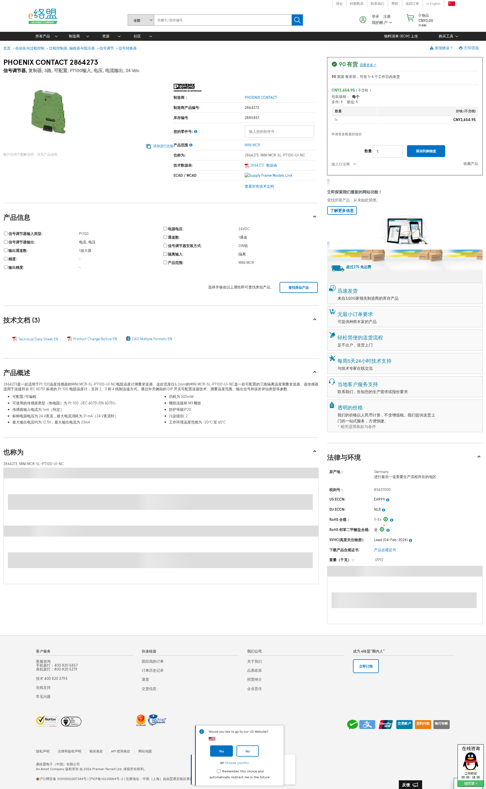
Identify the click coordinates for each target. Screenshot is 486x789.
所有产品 (42, 36)
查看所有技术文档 (259, 186)
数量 (368, 150)
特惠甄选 (356, 3)
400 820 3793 (52, 678)
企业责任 (254, 689)
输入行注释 (341, 164)
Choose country (237, 762)
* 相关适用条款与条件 (357, 426)
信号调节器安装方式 (184, 245)
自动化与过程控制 (29, 48)
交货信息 (149, 689)
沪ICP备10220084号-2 (106, 778)
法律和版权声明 (69, 751)
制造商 (74, 36)
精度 (12, 258)
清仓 (339, 3)
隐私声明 (43, 751)
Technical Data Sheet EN (38, 339)
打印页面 (471, 47)
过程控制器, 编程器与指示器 (72, 48)
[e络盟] (45, 17)
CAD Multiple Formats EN (152, 338)
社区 (137, 36)
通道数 (173, 237)
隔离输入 (175, 254)
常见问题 (43, 696)
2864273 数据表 (263, 165)
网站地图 (145, 751)
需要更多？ (368, 64)
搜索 (297, 20)
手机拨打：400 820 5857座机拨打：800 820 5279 (57, 665)
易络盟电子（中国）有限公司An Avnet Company (58, 766)
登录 (375, 16)
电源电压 (175, 228)
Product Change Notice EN (95, 338)
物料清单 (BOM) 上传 (401, 36)
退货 (145, 679)
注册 (387, 16)
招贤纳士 (254, 679)
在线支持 (43, 687)
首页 (7, 48)
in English (433, 3)
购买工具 (446, 36)
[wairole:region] (419, 20)
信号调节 (106, 48)
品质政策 (254, 670)
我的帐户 (380, 22)
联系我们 (377, 3)
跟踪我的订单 (153, 661)
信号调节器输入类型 (24, 233)
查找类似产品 (299, 287)
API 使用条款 (120, 751)
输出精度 (15, 267)
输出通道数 (17, 250)
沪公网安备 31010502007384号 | (64, 778)
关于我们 (254, 661)
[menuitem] (42, 36)
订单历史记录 (153, 670)
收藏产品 (471, 163)
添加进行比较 (163, 146)
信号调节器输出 (21, 242)
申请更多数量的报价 (347, 134)
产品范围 (175, 262)
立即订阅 (366, 666)
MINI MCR (252, 144)
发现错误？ (443, 47)
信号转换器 (127, 48)
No (248, 751)
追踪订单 (412, 3)
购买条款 (96, 751)
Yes (221, 751)
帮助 (395, 3)
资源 (105, 36)
